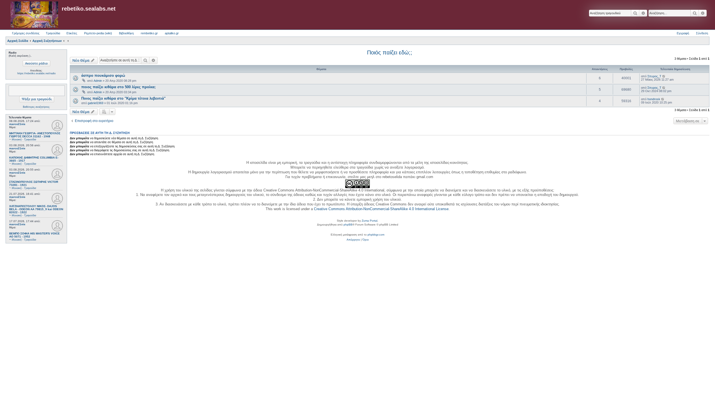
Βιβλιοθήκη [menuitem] (126, 33)
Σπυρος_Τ (654, 76)
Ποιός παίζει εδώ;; (389, 52)
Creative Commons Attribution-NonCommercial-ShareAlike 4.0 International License (381, 209)
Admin (98, 80)
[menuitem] (353, 239)
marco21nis (17, 124)
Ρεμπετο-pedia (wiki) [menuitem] (98, 33)
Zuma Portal (369, 220)
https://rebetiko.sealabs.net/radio (36, 73)
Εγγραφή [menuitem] (683, 33)
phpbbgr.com (376, 234)
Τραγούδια (53, 33)
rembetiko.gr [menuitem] (149, 33)
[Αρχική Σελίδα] (34, 14)
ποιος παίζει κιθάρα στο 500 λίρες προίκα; (118, 87)
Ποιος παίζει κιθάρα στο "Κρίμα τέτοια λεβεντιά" (123, 98)
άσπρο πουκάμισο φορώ (103, 75)
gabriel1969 (95, 103)
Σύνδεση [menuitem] (702, 33)
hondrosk (653, 99)
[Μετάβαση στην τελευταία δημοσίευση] (664, 76)
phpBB (348, 224)
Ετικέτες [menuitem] (71, 33)
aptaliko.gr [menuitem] (172, 33)
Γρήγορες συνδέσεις (25, 33)
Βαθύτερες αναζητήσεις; (36, 107)
